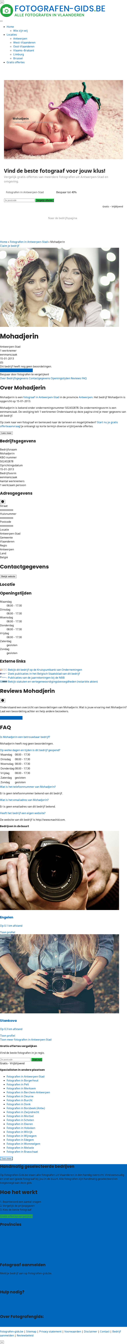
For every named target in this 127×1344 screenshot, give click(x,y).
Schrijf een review (11, 718)
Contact (4, 1308)
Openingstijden (61, 378)
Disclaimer (90, 1331)
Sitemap (31, 1331)
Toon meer (6, 1158)
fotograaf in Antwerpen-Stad (41, 397)
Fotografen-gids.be (11, 1331)
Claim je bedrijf (9, 246)
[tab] (63, 737)
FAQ (84, 378)
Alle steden (7, 1256)
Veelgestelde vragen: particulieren (21, 1300)
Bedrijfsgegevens (18, 378)
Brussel (18, 58)
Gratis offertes (16, 62)
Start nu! (37, 1059)
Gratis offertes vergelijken (16, 370)
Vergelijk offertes (45, 200)
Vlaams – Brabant (11, 1245)
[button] (25, 737)
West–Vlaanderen (24, 42)
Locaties (12, 34)
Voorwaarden (72, 1331)
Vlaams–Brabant (23, 50)
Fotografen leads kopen (14, 1280)
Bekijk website (8, 576)
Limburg (18, 54)
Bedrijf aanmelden (11, 1284)
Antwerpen (20, 38)
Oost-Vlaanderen (23, 46)
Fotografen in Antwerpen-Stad (29, 242)
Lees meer (6, 433)
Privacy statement (50, 1331)
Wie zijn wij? (8, 1325)
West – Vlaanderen (11, 1237)
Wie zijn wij (20, 30)
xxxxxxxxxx (6, 510)
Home (10, 27)
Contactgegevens (40, 378)
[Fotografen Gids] (53, 16)
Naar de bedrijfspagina (62, 218)
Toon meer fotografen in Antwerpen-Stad (25, 1039)
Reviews (76, 378)
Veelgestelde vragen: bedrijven (19, 1304)
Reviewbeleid (25, 1335)
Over (3, 378)
